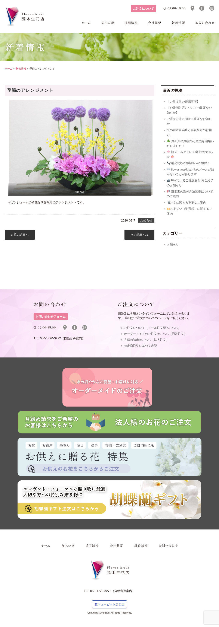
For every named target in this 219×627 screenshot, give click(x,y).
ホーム (86, 24)
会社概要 (154, 24)
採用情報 (131, 24)
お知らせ (146, 220)
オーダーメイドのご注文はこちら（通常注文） (155, 333)
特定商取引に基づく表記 (140, 345)
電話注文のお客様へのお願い (189, 163)
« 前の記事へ (19, 234)
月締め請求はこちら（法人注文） (146, 339)
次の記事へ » (139, 234)
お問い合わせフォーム (51, 316)
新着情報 (178, 24)
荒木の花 (107, 24)
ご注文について (143, 8)
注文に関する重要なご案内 (188, 202)
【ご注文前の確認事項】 (183, 101)
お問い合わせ (204, 24)
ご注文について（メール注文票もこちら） (152, 328)
